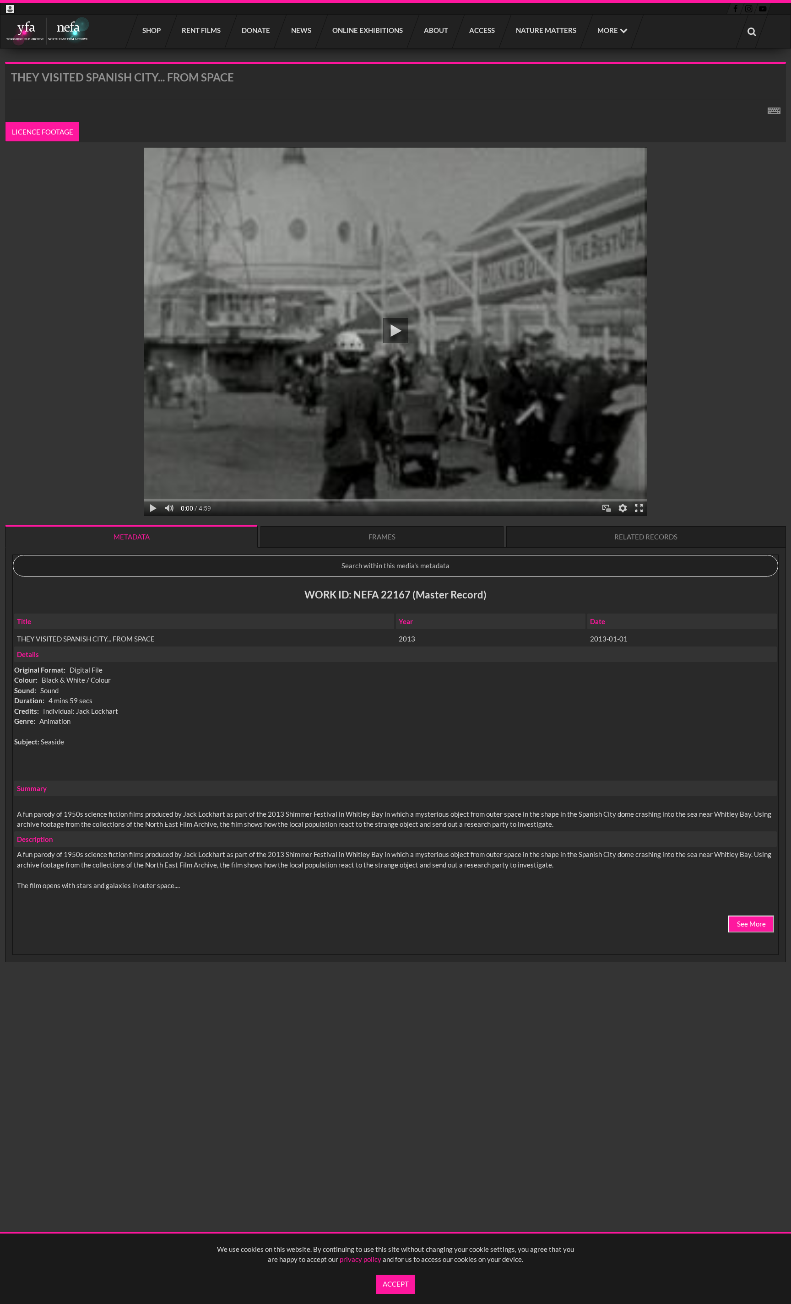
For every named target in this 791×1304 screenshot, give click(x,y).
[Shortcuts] (774, 109)
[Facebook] (735, 9)
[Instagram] (749, 9)
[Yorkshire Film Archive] (47, 31)
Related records (645, 537)
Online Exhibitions (368, 30)
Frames (382, 537)
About (436, 30)
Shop (152, 30)
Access (482, 30)
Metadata (132, 537)
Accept (396, 1284)
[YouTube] (762, 9)
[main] (395, 536)
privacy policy (360, 1259)
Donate (256, 30)
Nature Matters (546, 30)
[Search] (752, 31)
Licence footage (42, 132)
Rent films (201, 30)
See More (751, 924)
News (302, 30)
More (607, 30)
